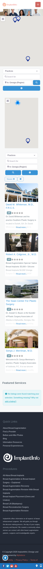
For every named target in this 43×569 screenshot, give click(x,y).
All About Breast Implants (13, 475)
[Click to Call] (39, 566)
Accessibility (7, 560)
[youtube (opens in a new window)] (16, 566)
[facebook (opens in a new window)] (4, 566)
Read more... (21, 227)
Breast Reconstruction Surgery (16, 507)
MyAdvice (20, 555)
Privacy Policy (22, 560)
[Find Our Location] (36, 566)
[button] (28, 58)
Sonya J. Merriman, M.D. (19, 350)
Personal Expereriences (13, 446)
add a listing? (10, 401)
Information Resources (12, 442)
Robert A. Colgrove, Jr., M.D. (21, 254)
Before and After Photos (13, 435)
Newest (10, 179)
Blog (5, 439)
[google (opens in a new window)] (12, 566)
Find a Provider (9, 432)
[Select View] (21, 179)
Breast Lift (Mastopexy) (12, 504)
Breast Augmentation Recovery (16, 486)
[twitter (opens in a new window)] (8, 566)
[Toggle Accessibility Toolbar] (5, 558)
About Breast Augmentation (14, 428)
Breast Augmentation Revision (16, 511)
